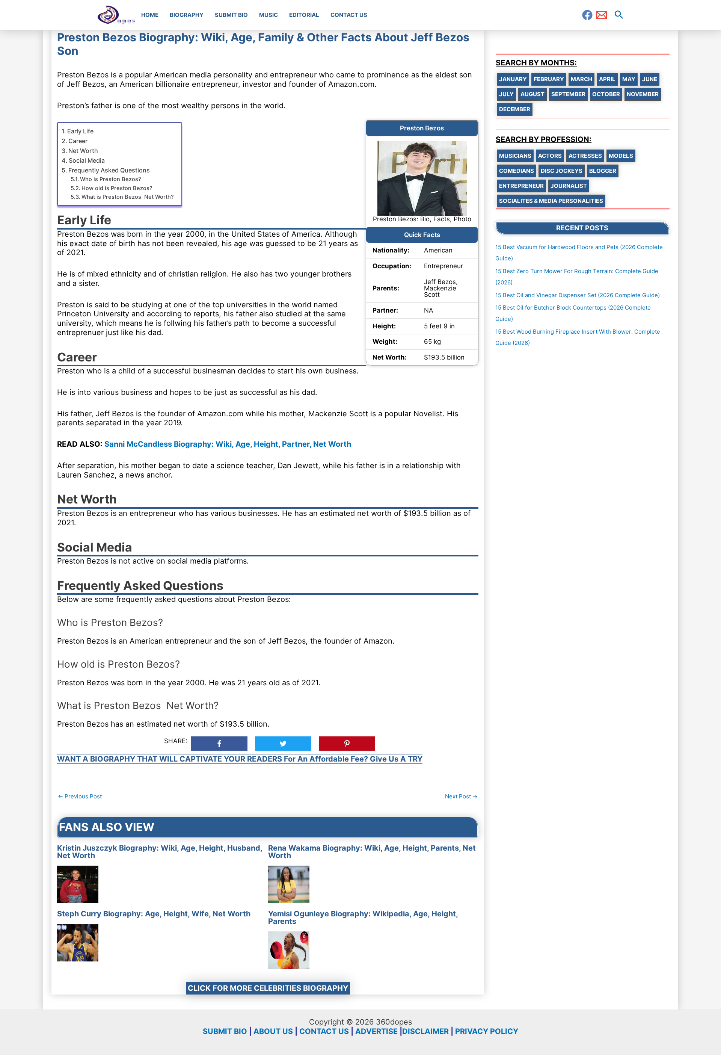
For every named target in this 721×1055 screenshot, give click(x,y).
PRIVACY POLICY (486, 1031)
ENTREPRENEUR (521, 185)
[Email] (601, 15)
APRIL (607, 79)
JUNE (649, 79)
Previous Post (80, 796)
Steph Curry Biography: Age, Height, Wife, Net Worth (153, 913)
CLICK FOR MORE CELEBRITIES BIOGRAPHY (268, 988)
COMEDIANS (516, 170)
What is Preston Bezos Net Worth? (127, 196)
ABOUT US (273, 1031)
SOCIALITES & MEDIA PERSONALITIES (551, 200)
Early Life (80, 131)
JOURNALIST (569, 185)
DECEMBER (514, 109)
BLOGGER (602, 170)
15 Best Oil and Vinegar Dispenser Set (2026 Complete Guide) (577, 295)
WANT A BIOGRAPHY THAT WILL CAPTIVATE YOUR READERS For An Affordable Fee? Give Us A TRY (239, 758)
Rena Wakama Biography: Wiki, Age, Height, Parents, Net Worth (372, 851)
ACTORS (550, 155)
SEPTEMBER (568, 94)
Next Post (461, 796)
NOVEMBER (643, 94)
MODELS (621, 155)
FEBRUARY (549, 79)
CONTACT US (324, 1031)
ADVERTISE (376, 1031)
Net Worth (83, 150)
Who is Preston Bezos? (110, 179)
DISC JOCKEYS (561, 170)
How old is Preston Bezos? (116, 188)
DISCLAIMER (425, 1031)
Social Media (87, 160)
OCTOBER (606, 94)
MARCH (581, 79)
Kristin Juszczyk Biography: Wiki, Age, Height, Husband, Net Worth (159, 851)
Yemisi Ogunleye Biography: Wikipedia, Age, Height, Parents (363, 917)
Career (77, 141)
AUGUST (532, 94)
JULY (506, 94)
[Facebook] (587, 15)
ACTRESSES (585, 155)
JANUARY (513, 79)
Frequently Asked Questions (109, 170)
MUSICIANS (515, 155)
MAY (628, 79)
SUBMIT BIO (225, 1031)
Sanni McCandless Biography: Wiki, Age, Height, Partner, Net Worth (227, 444)
